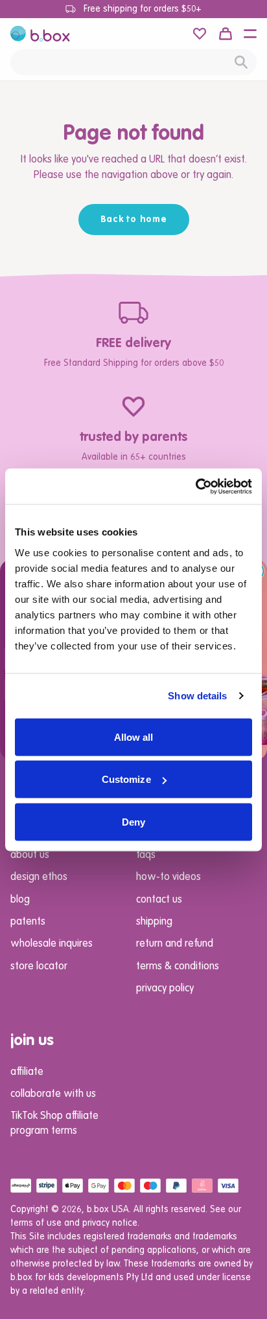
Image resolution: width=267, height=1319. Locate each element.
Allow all (134, 736)
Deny (133, 821)
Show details (197, 695)
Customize (126, 779)
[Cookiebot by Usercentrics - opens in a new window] (195, 486)
